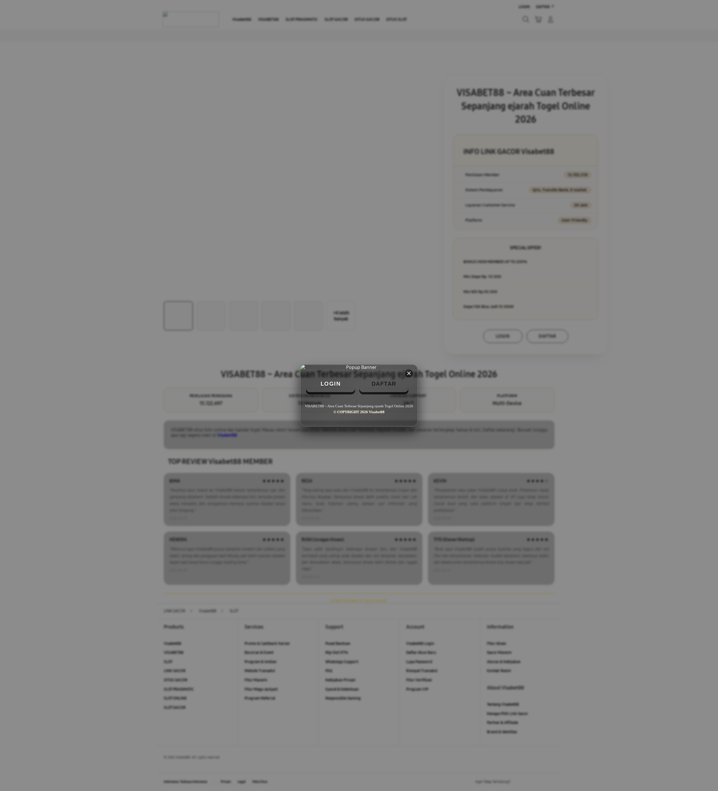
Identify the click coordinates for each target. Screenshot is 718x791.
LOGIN (331, 384)
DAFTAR (384, 384)
